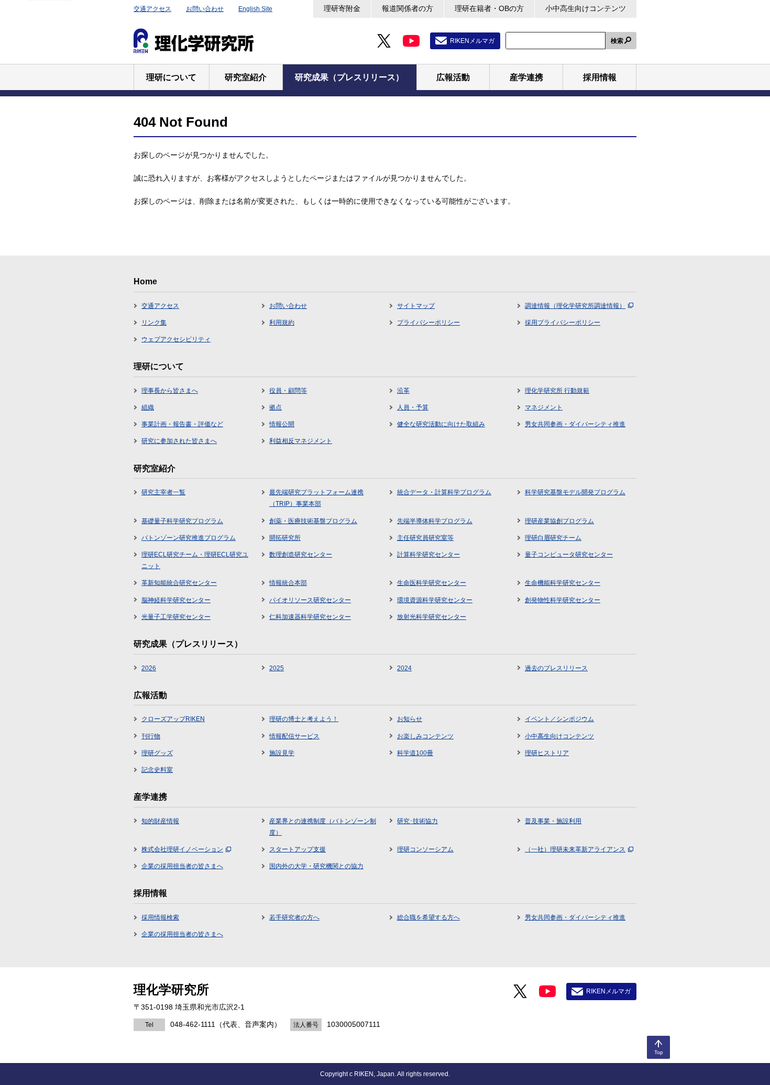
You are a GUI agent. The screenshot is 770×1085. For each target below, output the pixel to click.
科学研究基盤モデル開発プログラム (575, 492)
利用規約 (281, 322)
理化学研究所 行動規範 (557, 390)
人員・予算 (412, 407)
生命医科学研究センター (431, 582)
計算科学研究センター (428, 554)
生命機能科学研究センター (562, 582)
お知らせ (409, 719)
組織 (147, 407)
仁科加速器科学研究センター (310, 617)
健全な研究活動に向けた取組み (441, 424)
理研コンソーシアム (425, 849)
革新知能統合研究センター (179, 582)
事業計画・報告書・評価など (182, 424)
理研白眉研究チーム (553, 537)
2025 (276, 668)
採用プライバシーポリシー (562, 322)
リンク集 (154, 322)
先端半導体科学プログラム (434, 521)
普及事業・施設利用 (553, 821)
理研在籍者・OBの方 (489, 8)
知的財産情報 (160, 821)
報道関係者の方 (407, 8)
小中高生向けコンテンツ (585, 8)
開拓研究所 (285, 537)
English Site (255, 9)
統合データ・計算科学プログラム (444, 492)
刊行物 (150, 736)
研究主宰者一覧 (163, 492)
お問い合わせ (205, 9)
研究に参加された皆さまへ (179, 441)
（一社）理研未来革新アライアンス (575, 849)
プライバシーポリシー (428, 322)
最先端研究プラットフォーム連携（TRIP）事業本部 (316, 498)
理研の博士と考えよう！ (303, 719)
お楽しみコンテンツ (425, 736)
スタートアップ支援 (297, 849)
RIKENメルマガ (472, 41)
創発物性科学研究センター (562, 600)
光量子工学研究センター (176, 617)
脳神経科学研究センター (176, 600)
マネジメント (544, 407)
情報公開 (281, 424)
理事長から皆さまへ (169, 390)
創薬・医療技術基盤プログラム (313, 521)
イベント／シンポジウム (559, 719)
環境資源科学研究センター (434, 600)
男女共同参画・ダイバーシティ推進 (575, 424)
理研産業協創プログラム (559, 521)
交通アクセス (152, 9)
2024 (404, 668)
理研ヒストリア (547, 753)
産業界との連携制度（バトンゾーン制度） (322, 826)
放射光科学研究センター (431, 617)
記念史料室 (157, 769)
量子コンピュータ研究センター (569, 554)
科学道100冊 (415, 753)
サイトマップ (416, 305)
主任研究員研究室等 (425, 537)
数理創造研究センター (300, 554)
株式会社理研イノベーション (182, 849)
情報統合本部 (288, 582)
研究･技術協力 (417, 821)
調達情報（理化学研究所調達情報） (575, 305)
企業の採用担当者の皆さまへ (182, 866)
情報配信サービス (294, 736)
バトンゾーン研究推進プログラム (188, 537)
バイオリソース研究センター (310, 600)
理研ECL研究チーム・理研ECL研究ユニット (194, 560)
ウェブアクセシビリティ (176, 339)
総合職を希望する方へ (428, 917)
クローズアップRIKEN (173, 719)
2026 (148, 668)
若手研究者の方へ (294, 917)
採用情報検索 (160, 917)
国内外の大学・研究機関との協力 (316, 866)
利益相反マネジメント (300, 441)
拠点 (275, 407)
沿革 (403, 390)
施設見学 (281, 753)
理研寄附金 (342, 8)
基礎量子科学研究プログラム (182, 521)
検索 (617, 41)
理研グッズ (157, 753)
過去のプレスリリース (556, 668)
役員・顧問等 (288, 390)
